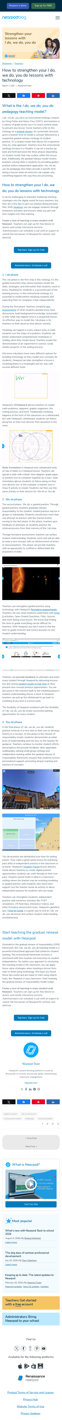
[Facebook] (26, 1089)
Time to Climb (15, 910)
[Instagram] (38, 1089)
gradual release (25, 131)
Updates (44, 1286)
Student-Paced (31, 866)
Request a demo (17, 5)
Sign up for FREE (43, 5)
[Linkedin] (30, 1089)
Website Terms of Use (30, 1406)
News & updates (31, 1286)
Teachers (18, 63)
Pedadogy (30, 1119)
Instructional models (12, 1119)
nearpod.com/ (31, 1083)
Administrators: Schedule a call (31, 265)
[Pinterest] (34, 1089)
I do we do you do (29, 1114)
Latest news (11, 1242)
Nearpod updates (13, 1286)
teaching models (45, 1119)
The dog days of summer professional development (27, 1254)
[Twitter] (21, 1089)
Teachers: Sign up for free (31, 250)
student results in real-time (32, 684)
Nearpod (18, 207)
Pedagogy (7, 63)
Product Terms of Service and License (30, 1392)
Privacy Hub (30, 1399)
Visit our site (31, 1204)
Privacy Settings (30, 1413)
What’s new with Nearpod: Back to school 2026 (29, 1232)
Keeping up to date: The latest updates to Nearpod (29, 1276)
